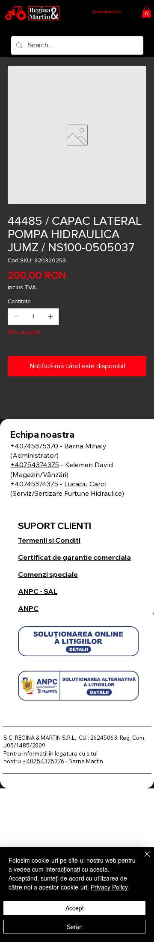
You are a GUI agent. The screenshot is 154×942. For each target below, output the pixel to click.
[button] (146, 11)
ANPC (28, 608)
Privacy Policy (109, 887)
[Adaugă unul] (50, 316)
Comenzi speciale (48, 574)
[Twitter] (34, 401)
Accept (74, 908)
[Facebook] (22, 401)
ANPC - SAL (37, 591)
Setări (75, 926)
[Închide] (142, 859)
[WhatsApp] (12, 401)
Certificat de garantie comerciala (74, 557)
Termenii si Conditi (49, 540)
